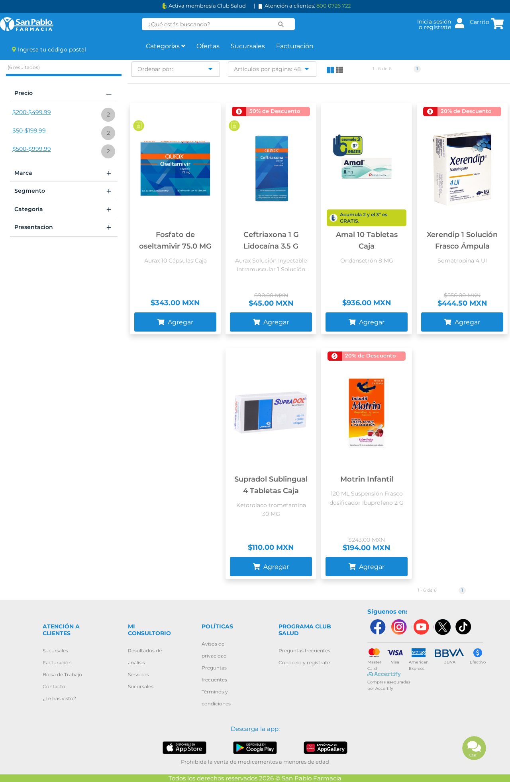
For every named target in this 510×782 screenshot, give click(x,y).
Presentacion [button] (63, 227)
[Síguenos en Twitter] (442, 627)
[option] (64, 114)
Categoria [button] (63, 209)
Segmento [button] (63, 191)
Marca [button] (63, 173)
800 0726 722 (333, 5)
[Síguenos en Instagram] (399, 627)
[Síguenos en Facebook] (377, 627)
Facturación (295, 46)
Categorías (163, 46)
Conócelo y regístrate (304, 662)
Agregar (179, 322)
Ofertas (208, 46)
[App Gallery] (325, 747)
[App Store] (184, 747)
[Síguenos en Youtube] (420, 627)
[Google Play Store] (255, 747)
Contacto (54, 686)
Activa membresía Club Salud (207, 6)
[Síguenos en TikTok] (464, 627)
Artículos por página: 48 (267, 69)
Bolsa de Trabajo (62, 674)
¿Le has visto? (59, 698)
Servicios (138, 674)
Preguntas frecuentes (304, 651)
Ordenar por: (155, 69)
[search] (281, 24)
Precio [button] (63, 93)
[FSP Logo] (26, 24)
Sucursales (248, 46)
